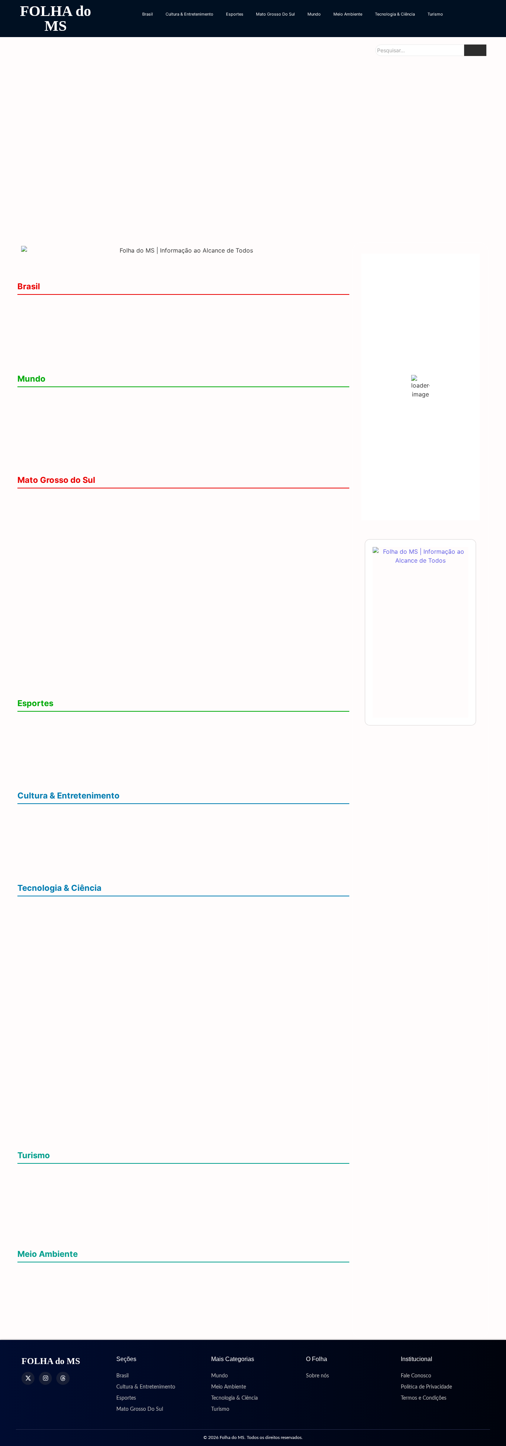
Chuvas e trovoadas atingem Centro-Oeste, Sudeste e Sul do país (113, 1282)
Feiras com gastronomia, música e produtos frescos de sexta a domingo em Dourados (144, 846)
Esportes (234, 14)
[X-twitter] (27, 1378)
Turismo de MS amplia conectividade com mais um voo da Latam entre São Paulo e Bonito (149, 1206)
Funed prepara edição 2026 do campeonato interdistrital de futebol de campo (131, 731)
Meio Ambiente (347, 14)
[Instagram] (45, 1378)
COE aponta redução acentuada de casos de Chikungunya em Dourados (405, 129)
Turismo (435, 14)
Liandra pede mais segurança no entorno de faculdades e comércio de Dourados (86, 208)
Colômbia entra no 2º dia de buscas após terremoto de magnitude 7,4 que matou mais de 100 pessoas (165, 461)
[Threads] (62, 1378)
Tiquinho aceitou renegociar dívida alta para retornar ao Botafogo (115, 777)
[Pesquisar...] (475, 50)
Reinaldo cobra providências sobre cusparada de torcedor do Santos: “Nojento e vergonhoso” (156, 754)
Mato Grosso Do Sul (275, 14)
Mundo (314, 14)
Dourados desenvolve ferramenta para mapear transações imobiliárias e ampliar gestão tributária (159, 916)
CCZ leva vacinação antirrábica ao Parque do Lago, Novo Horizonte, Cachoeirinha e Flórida (150, 314)
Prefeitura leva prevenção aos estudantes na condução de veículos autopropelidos (251, 215)
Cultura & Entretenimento (189, 14)
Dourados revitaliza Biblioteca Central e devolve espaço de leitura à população (165, 135)
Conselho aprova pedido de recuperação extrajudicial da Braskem (115, 360)
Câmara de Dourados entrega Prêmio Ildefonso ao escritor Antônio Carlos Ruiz (131, 823)
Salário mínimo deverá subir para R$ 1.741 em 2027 (91, 337)
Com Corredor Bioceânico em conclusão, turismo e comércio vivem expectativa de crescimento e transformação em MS (182, 1232)
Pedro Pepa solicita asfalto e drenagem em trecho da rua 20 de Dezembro (408, 215)
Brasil (147, 14)
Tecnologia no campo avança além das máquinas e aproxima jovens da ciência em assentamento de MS (170, 1136)
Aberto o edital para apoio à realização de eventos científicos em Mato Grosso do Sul (143, 938)
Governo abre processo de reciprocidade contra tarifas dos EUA (113, 407)
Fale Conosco (416, 1376)
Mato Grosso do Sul (56, 480)
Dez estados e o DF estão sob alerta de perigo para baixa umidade (115, 1327)
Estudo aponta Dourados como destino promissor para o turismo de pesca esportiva (142, 1183)
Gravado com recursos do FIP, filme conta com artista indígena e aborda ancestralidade (148, 869)
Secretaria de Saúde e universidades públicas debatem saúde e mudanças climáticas (141, 1305)
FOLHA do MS (55, 18)
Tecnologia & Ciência (395, 14)
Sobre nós (317, 1376)
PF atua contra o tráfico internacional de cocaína (90, 429)
